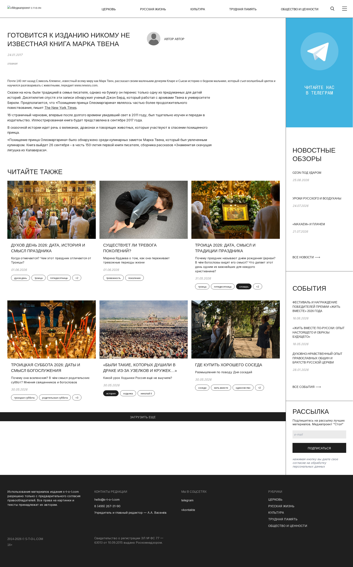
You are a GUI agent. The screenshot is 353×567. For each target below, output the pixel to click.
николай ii (146, 393)
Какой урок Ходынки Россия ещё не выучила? (138, 378)
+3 (76, 397)
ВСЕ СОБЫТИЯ (304, 386)
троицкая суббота (24, 397)
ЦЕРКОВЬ (109, 9)
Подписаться (319, 448)
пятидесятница (58, 278)
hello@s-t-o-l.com (107, 499)
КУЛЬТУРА (197, 9)
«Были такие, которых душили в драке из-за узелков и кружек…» (140, 368)
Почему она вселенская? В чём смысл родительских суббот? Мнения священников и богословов (50, 380)
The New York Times (60, 108)
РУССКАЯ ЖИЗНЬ (153, 9)
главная (12, 63)
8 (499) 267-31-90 (107, 506)
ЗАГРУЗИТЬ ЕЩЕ (143, 417)
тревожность (113, 278)
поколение (134, 278)
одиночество (243, 387)
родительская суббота (55, 397)
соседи (202, 387)
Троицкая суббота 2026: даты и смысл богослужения (45, 368)
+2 (76, 278)
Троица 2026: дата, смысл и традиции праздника (225, 248)
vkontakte (188, 510)
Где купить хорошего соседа (228, 365)
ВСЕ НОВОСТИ (304, 257)
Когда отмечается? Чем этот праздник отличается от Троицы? (51, 260)
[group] (319, 183)
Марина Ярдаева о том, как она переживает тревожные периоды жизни (136, 260)
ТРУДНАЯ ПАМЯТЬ (243, 9)
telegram (187, 500)
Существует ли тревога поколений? (130, 248)
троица (39, 278)
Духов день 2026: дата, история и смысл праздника (48, 248)
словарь (244, 286)
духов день (20, 278)
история (111, 393)
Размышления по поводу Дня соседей (223, 372)
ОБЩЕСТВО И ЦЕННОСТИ (299, 9)
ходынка (128, 393)
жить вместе (221, 387)
